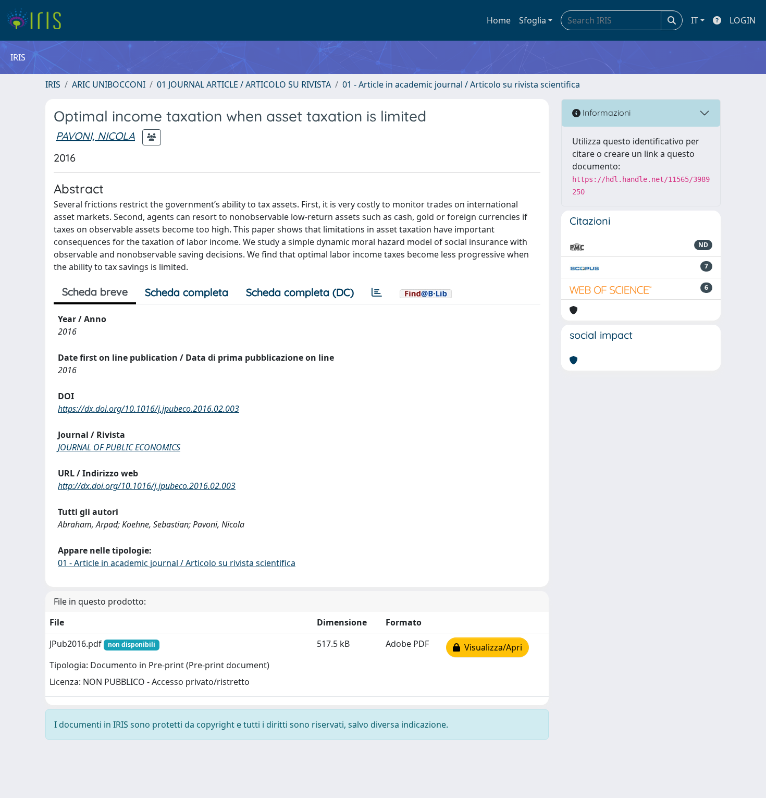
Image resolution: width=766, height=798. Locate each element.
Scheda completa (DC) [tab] (300, 292)
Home (499, 20)
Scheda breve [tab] (95, 291)
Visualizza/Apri (491, 647)
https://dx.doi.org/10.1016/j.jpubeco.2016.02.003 (148, 408)
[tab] (377, 292)
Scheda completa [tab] (186, 292)
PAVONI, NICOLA (95, 135)
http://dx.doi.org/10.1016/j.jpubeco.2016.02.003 (147, 486)
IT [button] (694, 20)
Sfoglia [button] (532, 20)
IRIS (52, 84)
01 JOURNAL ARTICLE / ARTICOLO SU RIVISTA (244, 84)
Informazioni (605, 112)
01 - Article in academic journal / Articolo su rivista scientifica (461, 84)
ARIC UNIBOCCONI (108, 84)
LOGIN (743, 20)
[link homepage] (37, 20)
